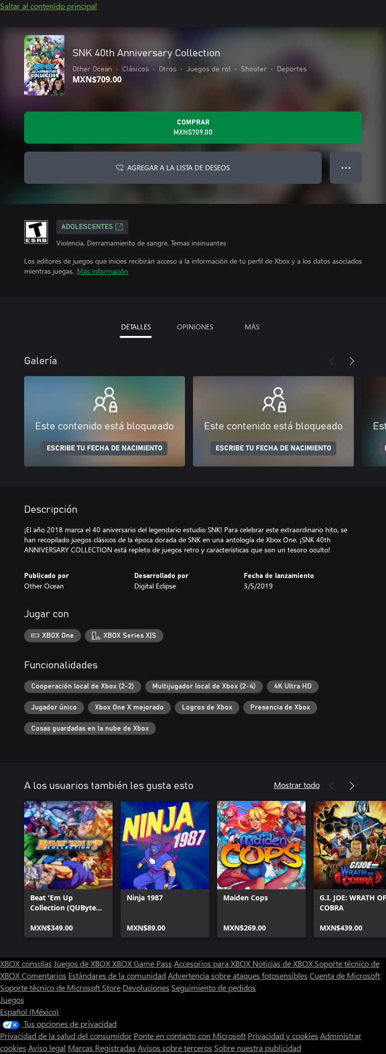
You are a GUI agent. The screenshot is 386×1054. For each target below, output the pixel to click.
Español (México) (29, 1011)
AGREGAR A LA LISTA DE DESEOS (178, 167)
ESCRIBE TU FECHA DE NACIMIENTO (104, 448)
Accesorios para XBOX (213, 963)
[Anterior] (332, 361)
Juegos (12, 999)
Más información (102, 271)
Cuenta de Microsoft (345, 975)
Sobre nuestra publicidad (257, 1047)
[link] (68, 869)
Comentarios (44, 975)
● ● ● (346, 167)
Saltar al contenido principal (48, 6)
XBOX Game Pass (142, 963)
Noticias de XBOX (283, 963)
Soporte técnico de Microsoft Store (60, 987)
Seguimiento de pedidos (213, 987)
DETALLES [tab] (136, 326)
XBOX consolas (26, 963)
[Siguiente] (352, 361)
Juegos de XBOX (83, 963)
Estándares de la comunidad (117, 975)
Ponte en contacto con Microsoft (190, 1035)
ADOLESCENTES (87, 226)
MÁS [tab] (252, 326)
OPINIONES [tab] (195, 326)
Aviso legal (47, 1047)
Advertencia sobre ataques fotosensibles (238, 975)
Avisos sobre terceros (175, 1047)
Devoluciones (146, 987)
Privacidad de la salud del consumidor (66, 1035)
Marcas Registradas (102, 1047)
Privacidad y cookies (283, 1035)
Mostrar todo (297, 784)
